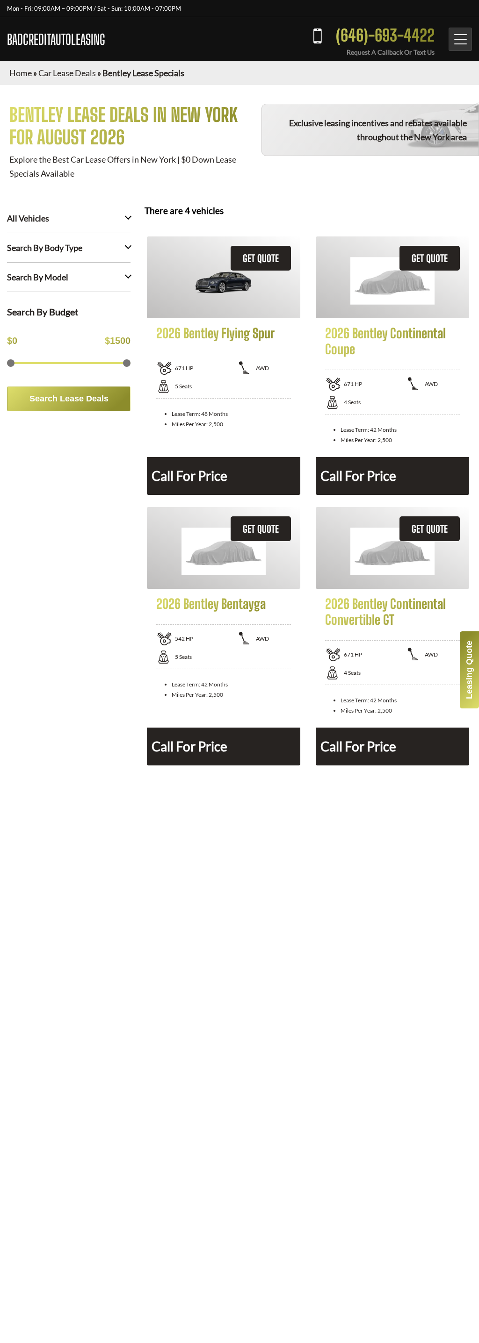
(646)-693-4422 (385, 35)
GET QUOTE (261, 258)
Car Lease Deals (67, 73)
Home (20, 73)
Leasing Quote (469, 670)
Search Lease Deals (69, 398)
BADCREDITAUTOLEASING (56, 39)
